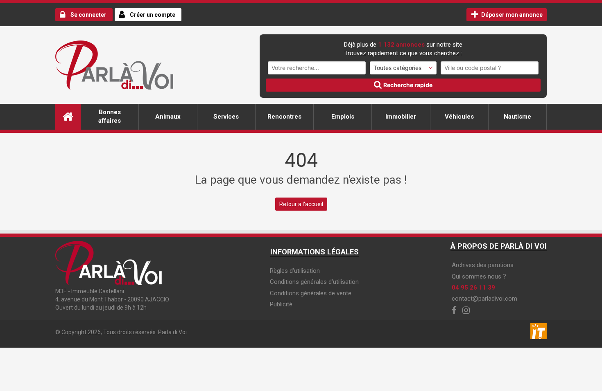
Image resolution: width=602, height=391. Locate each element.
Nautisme (517, 116)
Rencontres (284, 116)
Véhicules (459, 116)
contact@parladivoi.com (484, 298)
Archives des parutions (483, 265)
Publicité (281, 304)
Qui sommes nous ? (479, 276)
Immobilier (400, 116)
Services (226, 116)
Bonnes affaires (109, 116)
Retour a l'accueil (301, 204)
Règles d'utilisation (295, 270)
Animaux (168, 116)
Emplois (342, 116)
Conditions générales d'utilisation (314, 281)
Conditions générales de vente (310, 293)
